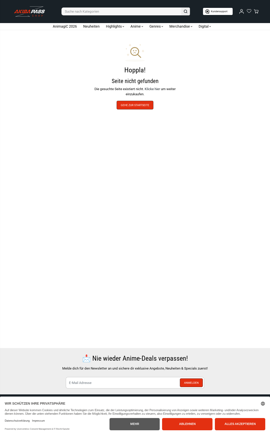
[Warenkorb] (256, 11)
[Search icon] (185, 11)
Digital (204, 26)
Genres (155, 26)
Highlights (114, 26)
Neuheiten (91, 26)
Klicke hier (152, 89)
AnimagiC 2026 (65, 26)
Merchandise (180, 26)
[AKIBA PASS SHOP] (29, 11)
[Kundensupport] (218, 11)
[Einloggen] (241, 11)
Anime (136, 26)
